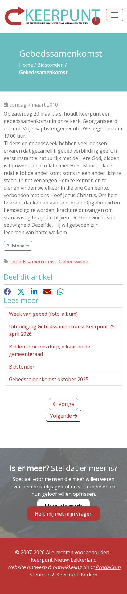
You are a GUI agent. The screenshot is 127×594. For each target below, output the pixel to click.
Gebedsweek (73, 261)
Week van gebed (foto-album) (43, 313)
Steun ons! (42, 574)
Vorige (65, 404)
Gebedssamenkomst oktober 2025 (48, 379)
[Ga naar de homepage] (53, 15)
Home (26, 64)
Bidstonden (50, 64)
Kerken (89, 574)
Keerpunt (67, 574)
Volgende (61, 415)
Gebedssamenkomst (32, 261)
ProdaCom (108, 567)
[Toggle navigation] (114, 15)
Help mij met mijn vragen (63, 513)
